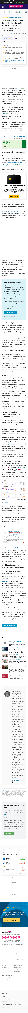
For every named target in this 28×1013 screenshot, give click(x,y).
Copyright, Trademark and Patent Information (11, 1004)
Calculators (15, 969)
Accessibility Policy (6, 1001)
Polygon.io (17, 941)
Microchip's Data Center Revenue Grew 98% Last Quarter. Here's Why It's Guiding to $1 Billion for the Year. (17, 651)
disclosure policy (9, 797)
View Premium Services (11, 920)
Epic (17, 950)
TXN (20, 162)
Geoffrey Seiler (19, 659)
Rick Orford (18, 654)
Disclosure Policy (5, 999)
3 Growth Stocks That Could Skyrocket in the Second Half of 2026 (17, 657)
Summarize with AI (8, 41)
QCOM (19, 467)
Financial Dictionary (17, 971)
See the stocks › (10, 312)
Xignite (12, 941)
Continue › (9, 833)
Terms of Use (4, 993)
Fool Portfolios (19, 955)
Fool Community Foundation (8, 984)
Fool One (18, 957)
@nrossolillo (16, 782)
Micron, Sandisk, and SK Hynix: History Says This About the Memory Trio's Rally (17, 663)
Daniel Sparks (19, 647)
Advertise (4, 957)
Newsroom (4, 952)
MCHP (17, 88)
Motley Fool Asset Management (8, 977)
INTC (3, 467)
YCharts (6, 502)
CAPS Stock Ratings (17, 965)
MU (16, 470)
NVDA (7, 550)
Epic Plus (18, 952)
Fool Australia (4, 965)
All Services (18, 946)
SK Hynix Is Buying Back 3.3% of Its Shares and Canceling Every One (16, 677)
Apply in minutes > (14, 196)
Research (4, 950)
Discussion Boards (17, 967)
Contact (3, 955)
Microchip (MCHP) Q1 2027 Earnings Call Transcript (17, 645)
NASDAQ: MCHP (19, 137)
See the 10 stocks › (9, 625)
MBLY (3, 114)
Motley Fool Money (20, 959)
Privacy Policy (4, 996)
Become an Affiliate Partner (8, 986)
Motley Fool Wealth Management (9, 979)
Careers (3, 948)
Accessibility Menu (14, 0)
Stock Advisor (19, 948)
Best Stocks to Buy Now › (15, 6)
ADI (13, 165)
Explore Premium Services (15, 17)
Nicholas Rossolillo (8, 34)
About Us (4, 946)
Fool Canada (4, 967)
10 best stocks (12, 304)
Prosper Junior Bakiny (21, 666)
